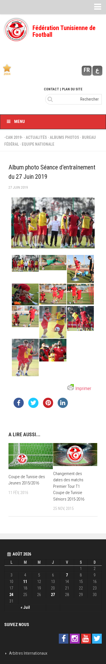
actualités (36, 137)
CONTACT (51, 89)
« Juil (25, 607)
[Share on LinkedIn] (63, 406)
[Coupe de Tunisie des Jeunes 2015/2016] (30, 456)
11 (25, 581)
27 (53, 594)
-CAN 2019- (13, 137)
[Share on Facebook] (19, 406)
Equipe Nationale (38, 144)
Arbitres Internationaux (28, 653)
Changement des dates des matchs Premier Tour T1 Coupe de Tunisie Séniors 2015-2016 (68, 486)
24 (11, 594)
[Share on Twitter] (33, 406)
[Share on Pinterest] (48, 406)
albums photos (64, 137)
